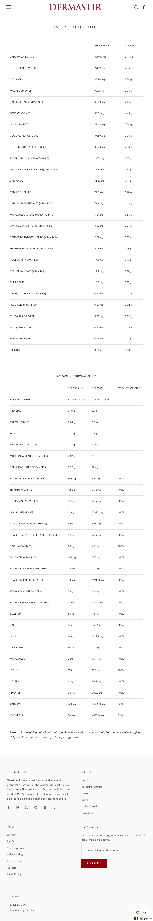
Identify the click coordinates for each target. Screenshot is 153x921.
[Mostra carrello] (145, 7)
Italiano (16, 896)
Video (85, 800)
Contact (11, 835)
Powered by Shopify (22, 910)
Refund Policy (15, 854)
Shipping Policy (16, 848)
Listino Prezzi (89, 806)
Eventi (84, 780)
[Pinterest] (35, 807)
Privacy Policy (15, 861)
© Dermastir (19, 905)
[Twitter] (17, 807)
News (84, 793)
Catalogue (87, 813)
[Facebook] (8, 807)
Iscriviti (94, 863)
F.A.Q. (11, 841)
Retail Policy (14, 874)
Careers (11, 868)
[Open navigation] (8, 7)
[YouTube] (45, 807)
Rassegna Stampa (91, 787)
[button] (143, 918)
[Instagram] (26, 807)
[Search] (136, 7)
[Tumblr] (54, 807)
